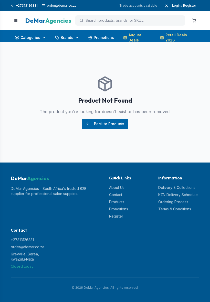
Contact (115, 194)
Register (116, 216)
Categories (30, 37)
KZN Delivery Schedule (178, 194)
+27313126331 (22, 240)
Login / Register (184, 5)
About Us (116, 187)
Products (116, 202)
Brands (67, 37)
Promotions (104, 37)
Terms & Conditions (174, 209)
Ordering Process (173, 202)
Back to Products (109, 124)
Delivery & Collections (176, 187)
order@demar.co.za (27, 247)
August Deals (135, 37)
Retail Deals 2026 (176, 37)
